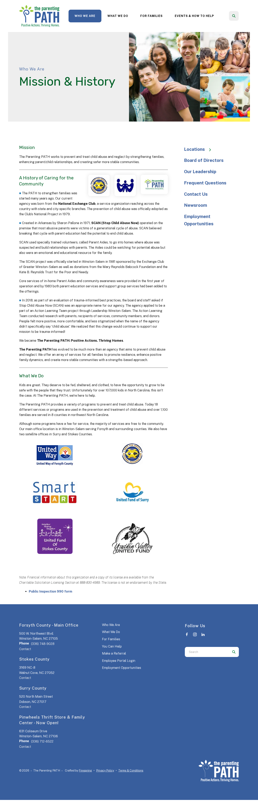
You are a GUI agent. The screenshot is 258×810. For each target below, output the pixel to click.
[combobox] (239, 16)
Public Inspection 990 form (50, 591)
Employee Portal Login (118, 661)
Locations (194, 149)
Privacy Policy (105, 770)
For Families (151, 16)
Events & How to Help (194, 16)
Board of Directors (204, 160)
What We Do (117, 16)
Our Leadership (200, 171)
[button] (234, 16)
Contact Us (196, 194)
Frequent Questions (205, 182)
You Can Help (112, 646)
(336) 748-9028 (42, 644)
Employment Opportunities (198, 220)
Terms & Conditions (130, 770)
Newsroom (195, 205)
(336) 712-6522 (42, 741)
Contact (25, 649)
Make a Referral (114, 653)
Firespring (85, 770)
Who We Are (85, 16)
